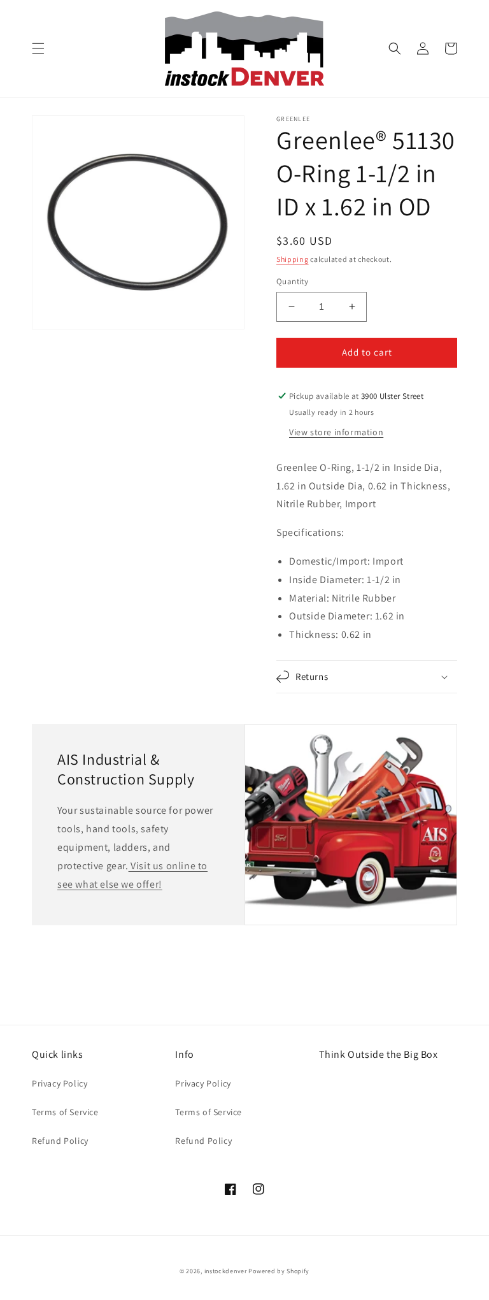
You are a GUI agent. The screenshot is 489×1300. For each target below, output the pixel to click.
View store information (336, 432)
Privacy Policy (59, 1083)
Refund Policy (60, 1140)
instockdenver (225, 1271)
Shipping (292, 259)
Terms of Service (65, 1112)
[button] (38, 48)
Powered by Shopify (278, 1271)
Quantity (292, 281)
